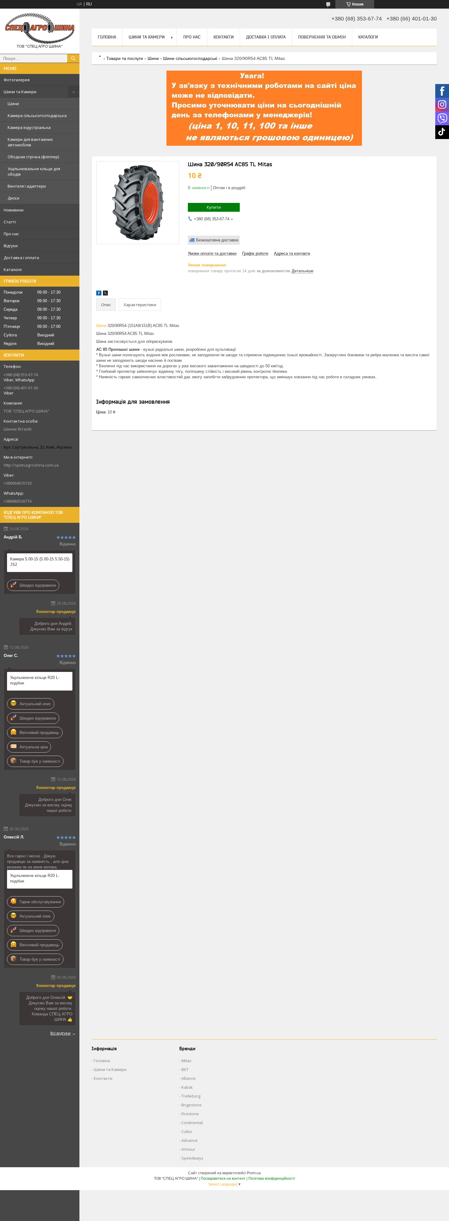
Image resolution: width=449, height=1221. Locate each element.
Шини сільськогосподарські (190, 58)
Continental (192, 1122)
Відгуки (11, 245)
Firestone (190, 1113)
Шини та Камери (20, 91)
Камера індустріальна (29, 127)
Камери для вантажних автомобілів (30, 142)
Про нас (11, 234)
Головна (107, 37)
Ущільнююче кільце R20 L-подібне (34, 680)
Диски (13, 198)
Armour (188, 1149)
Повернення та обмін (322, 37)
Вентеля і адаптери (27, 186)
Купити (214, 207)
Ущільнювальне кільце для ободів (34, 171)
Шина (101, 325)
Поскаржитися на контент (223, 1178)
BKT (184, 1069)
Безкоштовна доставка (217, 240)
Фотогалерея (17, 79)
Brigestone (191, 1105)
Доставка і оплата (21, 257)
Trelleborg (190, 1096)
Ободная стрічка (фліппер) (33, 157)
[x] (105, 294)
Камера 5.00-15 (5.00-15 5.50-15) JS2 (39, 562)
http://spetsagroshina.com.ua (31, 465)
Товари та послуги (124, 58)
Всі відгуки (60, 1033)
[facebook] (98, 294)
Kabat (186, 1087)
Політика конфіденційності (271, 1178)
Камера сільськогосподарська (37, 115)
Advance (189, 1140)
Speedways (192, 1158)
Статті (10, 222)
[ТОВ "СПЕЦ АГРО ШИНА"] (40, 28)
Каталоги (13, 269)
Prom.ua (254, 1173)
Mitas (186, 1060)
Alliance (188, 1078)
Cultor (186, 1131)
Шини (13, 103)
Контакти (224, 37)
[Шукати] (73, 58)
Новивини (14, 210)
